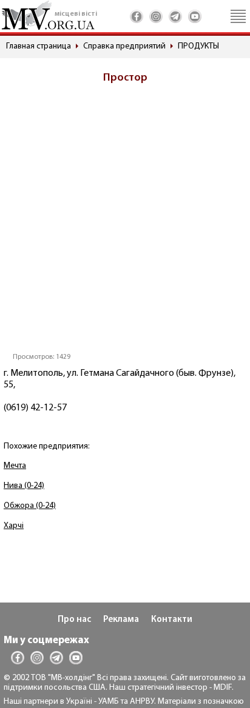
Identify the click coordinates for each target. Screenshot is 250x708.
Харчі (14, 525)
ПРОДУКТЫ (198, 46)
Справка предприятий (124, 46)
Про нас (74, 619)
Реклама (121, 619)
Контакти (171, 619)
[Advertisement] (125, 222)
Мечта (15, 465)
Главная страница (38, 46)
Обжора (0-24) (30, 505)
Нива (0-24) (24, 485)
